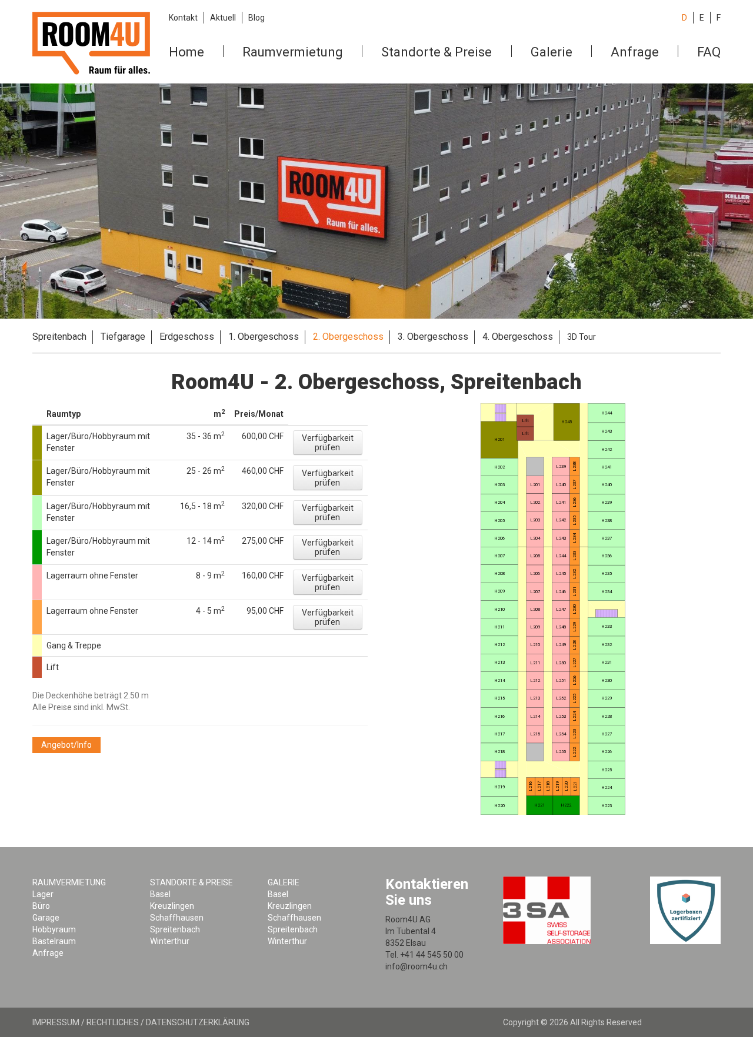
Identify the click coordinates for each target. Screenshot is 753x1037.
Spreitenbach (59, 336)
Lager (43, 894)
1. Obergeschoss (263, 336)
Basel (160, 894)
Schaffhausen (177, 917)
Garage (45, 917)
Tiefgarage (123, 336)
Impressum (55, 1022)
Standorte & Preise (436, 52)
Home (186, 52)
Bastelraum (54, 941)
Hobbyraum (54, 929)
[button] (327, 442)
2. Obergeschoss (348, 336)
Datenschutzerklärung (197, 1022)
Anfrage (635, 52)
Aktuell (223, 17)
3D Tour (581, 337)
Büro (41, 906)
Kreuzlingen (172, 906)
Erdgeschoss (186, 336)
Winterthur (169, 941)
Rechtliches (112, 1022)
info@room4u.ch (416, 966)
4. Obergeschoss (517, 336)
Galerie (551, 52)
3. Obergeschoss (433, 336)
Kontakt (183, 17)
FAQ (709, 52)
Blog (256, 17)
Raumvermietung (292, 52)
